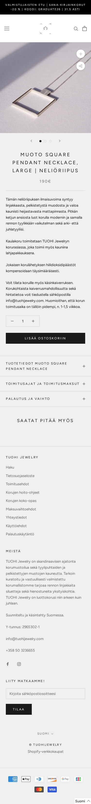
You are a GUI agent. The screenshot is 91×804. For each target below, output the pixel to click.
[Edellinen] (31, 141)
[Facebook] (7, 664)
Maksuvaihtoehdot (21, 509)
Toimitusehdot (17, 484)
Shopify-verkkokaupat (46, 751)
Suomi (43, 733)
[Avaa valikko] (6, 28)
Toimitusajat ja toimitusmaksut (43, 384)
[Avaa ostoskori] (85, 28)
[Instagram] (19, 664)
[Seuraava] (59, 141)
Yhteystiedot (16, 517)
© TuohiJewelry (45, 744)
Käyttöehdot (16, 526)
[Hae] (76, 28)
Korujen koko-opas (21, 501)
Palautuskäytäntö (20, 534)
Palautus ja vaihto (28, 399)
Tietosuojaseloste (20, 476)
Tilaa (19, 709)
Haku (10, 467)
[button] (82, 801)
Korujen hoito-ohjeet (23, 492)
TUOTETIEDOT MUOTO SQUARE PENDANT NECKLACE (36, 366)
